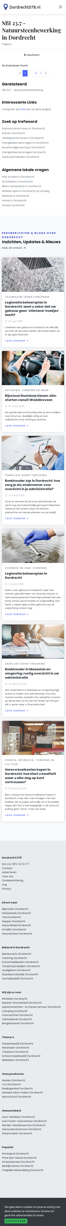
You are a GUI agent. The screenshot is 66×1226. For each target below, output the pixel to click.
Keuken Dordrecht (13, 1080)
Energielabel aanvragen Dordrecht (24, 152)
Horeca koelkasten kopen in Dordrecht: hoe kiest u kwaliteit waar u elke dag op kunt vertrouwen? (30, 775)
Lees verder (15, 340)
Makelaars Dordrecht (15, 1060)
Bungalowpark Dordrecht (18, 1023)
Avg (4, 884)
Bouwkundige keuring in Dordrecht (23, 147)
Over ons (7, 876)
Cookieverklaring (12, 880)
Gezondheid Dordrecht (16, 925)
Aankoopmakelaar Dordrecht (20, 157)
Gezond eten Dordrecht (17, 933)
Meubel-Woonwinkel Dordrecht (22, 1003)
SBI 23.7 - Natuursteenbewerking (22, 90)
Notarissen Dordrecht (15, 1047)
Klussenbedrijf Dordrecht (17, 1043)
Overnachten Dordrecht (17, 1015)
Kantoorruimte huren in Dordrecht (23, 128)
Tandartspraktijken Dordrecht (21, 966)
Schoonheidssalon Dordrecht (20, 962)
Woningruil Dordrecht (15, 1153)
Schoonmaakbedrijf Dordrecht (21, 1056)
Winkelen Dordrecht (14, 999)
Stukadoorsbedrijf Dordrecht (20, 974)
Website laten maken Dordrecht (22, 1092)
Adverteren (9, 872)
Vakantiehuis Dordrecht (17, 1019)
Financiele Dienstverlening (26, 475)
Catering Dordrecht (14, 958)
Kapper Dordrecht (13, 921)
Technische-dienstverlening (27, 297)
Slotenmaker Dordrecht (17, 1133)
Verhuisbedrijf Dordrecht (17, 978)
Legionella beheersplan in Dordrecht (26, 575)
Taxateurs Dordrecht (15, 1052)
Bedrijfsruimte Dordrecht (17, 1166)
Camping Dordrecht (14, 1011)
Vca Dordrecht (11, 1084)
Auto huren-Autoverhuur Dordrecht (24, 1121)
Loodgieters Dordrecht (16, 970)
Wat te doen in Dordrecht (18, 177)
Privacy (6, 889)
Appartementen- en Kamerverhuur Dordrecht (31, 1007)
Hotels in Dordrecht (14, 200)
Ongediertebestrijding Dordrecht (22, 1170)
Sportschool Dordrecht (16, 1097)
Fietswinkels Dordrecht (16, 913)
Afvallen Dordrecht (14, 929)
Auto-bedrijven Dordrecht (18, 1117)
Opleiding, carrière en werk (27, 390)
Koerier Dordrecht (13, 133)
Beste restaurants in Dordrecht (21, 186)
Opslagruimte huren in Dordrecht (23, 138)
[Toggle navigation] (60, 7)
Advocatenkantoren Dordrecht (21, 1129)
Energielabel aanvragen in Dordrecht (25, 143)
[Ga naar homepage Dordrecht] (21, 7)
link (23, 109)
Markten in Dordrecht (15, 196)
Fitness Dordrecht (13, 205)
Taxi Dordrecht (11, 917)
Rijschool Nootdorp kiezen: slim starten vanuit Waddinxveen (30, 397)
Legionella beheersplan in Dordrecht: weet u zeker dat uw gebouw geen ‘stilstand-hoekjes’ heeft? (32, 308)
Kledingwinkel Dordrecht (17, 1088)
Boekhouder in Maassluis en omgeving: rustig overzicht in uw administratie (32, 673)
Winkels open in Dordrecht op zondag (25, 191)
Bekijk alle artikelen (12, 247)
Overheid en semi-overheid (26, 568)
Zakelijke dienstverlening (25, 663)
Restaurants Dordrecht (16, 954)
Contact (7, 868)
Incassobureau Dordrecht (18, 1162)
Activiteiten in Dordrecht (17, 181)
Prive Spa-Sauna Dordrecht (19, 1158)
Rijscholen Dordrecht (15, 909)
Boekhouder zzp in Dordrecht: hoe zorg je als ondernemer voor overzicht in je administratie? (32, 484)
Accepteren (16, 1221)
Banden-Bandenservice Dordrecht (24, 1125)
